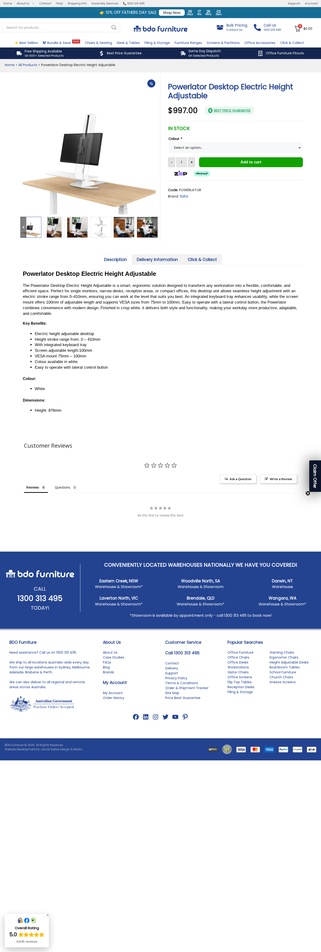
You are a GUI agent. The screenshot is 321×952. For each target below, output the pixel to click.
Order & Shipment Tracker (186, 688)
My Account (113, 693)
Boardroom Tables (285, 667)
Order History (113, 697)
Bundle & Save (63, 42)
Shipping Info (77, 3)
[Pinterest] (185, 716)
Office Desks (237, 662)
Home (8, 3)
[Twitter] (165, 716)
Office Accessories (259, 42)
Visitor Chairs (238, 672)
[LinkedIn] (145, 716)
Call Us (270, 25)
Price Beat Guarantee (182, 697)
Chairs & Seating (98, 42)
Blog (106, 667)
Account (311, 3)
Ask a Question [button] (240, 479)
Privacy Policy (176, 678)
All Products (27, 65)
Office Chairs (238, 657)
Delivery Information (157, 259)
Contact (45, 3)
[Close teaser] (307, 493)
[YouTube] (175, 716)
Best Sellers (29, 42)
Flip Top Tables (239, 682)
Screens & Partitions (223, 42)
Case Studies (113, 657)
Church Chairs (281, 677)
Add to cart (250, 162)
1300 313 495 (40, 598)
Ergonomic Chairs (284, 657)
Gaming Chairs (282, 652)
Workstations (238, 667)
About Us (23, 3)
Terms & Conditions (181, 683)
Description (115, 259)
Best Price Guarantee (124, 53)
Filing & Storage (157, 42)
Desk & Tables (128, 42)
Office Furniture (240, 652)
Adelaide (16, 672)
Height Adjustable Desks (289, 662)
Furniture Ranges (188, 42)
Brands (108, 672)
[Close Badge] (47, 915)
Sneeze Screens (283, 682)
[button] (155, 227)
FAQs (59, 3)
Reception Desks (240, 687)
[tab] (115, 259)
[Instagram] (155, 716)
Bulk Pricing (236, 25)
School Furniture (283, 672)
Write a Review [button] (281, 479)
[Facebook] (135, 716)
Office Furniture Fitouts (285, 53)
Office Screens (239, 677)
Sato (184, 196)
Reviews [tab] (32, 487)
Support (294, 3)
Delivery (171, 668)
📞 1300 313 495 (134, 3)
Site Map (172, 693)
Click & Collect (292, 42)
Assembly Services (104, 3)
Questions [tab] (62, 487)
